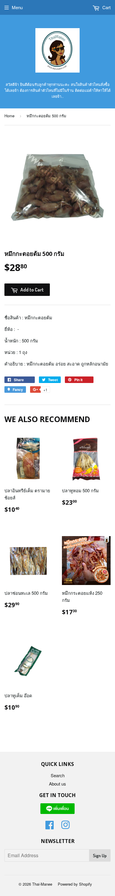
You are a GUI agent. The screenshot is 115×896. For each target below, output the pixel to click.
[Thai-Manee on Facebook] (49, 826)
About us (57, 783)
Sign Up (100, 855)
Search (58, 775)
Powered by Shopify (75, 884)
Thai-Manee (42, 884)
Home (9, 115)
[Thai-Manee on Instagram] (65, 826)
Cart (106, 7)
